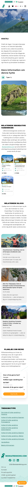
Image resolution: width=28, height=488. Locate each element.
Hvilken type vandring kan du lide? (13, 381)
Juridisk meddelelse (8, 478)
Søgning (13, 394)
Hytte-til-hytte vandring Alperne (12, 433)
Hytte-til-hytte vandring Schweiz (12, 439)
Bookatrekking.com (8, 147)
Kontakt (4, 470)
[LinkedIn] (18, 460)
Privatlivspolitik (6, 472)
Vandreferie (5, 442)
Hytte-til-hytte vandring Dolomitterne (9, 429)
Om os (3, 467)
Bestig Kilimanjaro (7, 445)
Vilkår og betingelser (8, 475)
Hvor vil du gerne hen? (11, 375)
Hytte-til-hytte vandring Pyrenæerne (9, 421)
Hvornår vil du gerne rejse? (13, 387)
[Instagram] (14, 460)
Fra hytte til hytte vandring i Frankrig (11, 413)
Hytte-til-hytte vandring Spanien (12, 417)
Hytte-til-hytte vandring (9, 425)
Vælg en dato (14, 389)
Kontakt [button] (23, 483)
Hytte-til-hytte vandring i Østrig (12, 436)
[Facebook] (10, 460)
